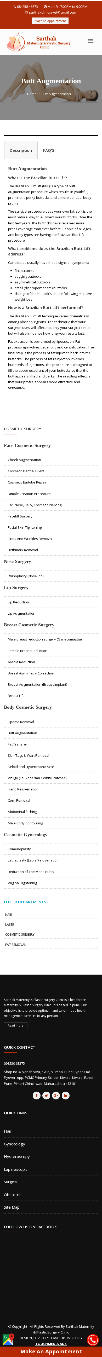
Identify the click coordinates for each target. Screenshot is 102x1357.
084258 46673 (27, 6)
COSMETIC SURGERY (20, 934)
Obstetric (12, 1194)
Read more (16, 1025)
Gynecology (14, 1143)
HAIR (8, 914)
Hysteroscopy (17, 1156)
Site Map (12, 1207)
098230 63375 (14, 1063)
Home (32, 93)
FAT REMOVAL (15, 944)
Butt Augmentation (27, 168)
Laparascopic (15, 1169)
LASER (9, 924)
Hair (8, 1131)
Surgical (11, 1181)
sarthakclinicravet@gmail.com (52, 12)
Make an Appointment (50, 21)
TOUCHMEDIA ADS (51, 1343)
